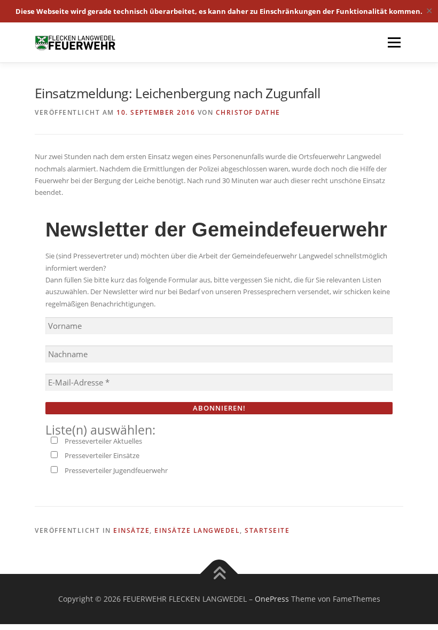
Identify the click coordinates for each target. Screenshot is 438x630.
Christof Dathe (248, 112)
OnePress (272, 599)
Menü (394, 42)
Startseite (267, 530)
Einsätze (131, 530)
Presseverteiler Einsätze (101, 455)
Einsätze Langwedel (197, 530)
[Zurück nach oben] (219, 574)
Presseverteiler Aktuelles (102, 441)
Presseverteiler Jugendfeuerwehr (115, 470)
